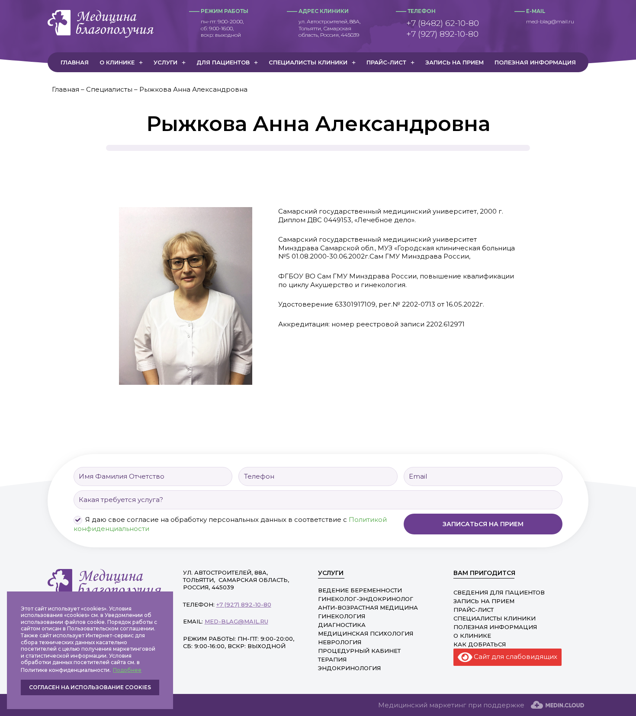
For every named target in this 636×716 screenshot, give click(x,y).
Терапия (332, 659)
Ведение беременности (360, 590)
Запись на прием (454, 62)
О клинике (117, 62)
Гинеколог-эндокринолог (365, 598)
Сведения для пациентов (499, 592)
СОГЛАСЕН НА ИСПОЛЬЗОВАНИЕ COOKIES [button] (90, 687)
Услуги (165, 62)
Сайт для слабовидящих (514, 656)
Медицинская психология (365, 633)
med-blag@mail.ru (550, 21)
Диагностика (342, 624)
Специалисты (109, 89)
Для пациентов (223, 62)
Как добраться (479, 644)
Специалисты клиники (308, 62)
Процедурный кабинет (359, 650)
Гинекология (341, 616)
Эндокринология (349, 668)
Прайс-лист (386, 62)
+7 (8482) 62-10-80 (442, 23)
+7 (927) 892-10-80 (442, 34)
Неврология (339, 642)
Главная (75, 62)
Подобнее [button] (127, 670)
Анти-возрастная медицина (368, 607)
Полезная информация (535, 62)
